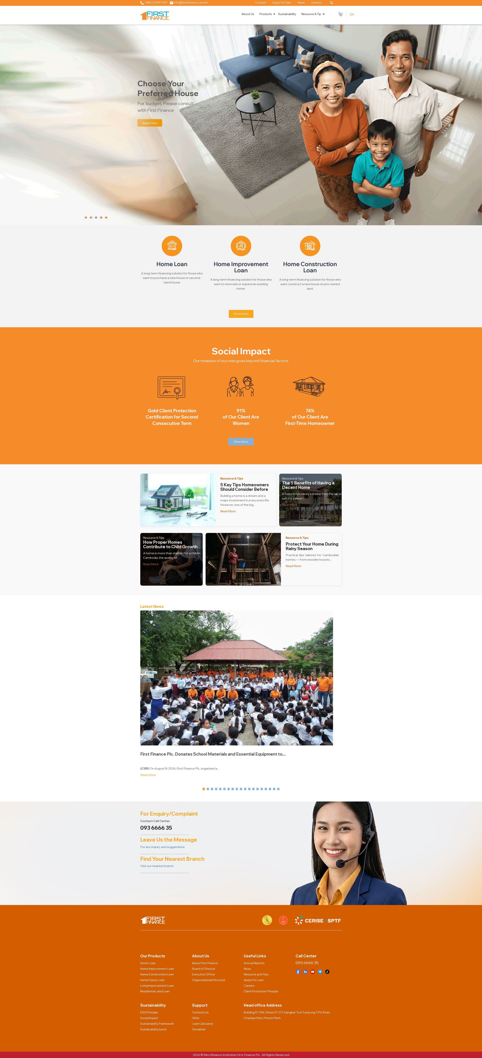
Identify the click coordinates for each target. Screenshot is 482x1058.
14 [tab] (258, 789)
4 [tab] (216, 789)
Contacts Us (200, 1012)
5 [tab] (220, 789)
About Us (248, 14)
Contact (260, 2)
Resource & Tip (311, 14)
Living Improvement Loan (157, 985)
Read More (228, 511)
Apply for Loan (254, 980)
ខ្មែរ (341, 14)
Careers (316, 2)
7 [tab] (229, 789)
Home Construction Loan (157, 974)
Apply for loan (281, 2)
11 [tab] (245, 789)
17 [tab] (270, 789)
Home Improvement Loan (157, 968)
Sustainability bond (153, 1029)
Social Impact (149, 1018)
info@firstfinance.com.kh (190, 2)
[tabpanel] (241, 695)
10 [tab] (241, 789)
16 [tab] (266, 789)
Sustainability (287, 14)
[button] (86, 217)
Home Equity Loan (152, 980)
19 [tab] (278, 789)
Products (265, 14)
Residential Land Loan (155, 991)
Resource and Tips (256, 974)
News (301, 2)
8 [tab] (233, 789)
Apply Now (149, 123)
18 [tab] (274, 789)
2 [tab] (208, 789)
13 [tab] (254, 789)
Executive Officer (203, 974)
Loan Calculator (202, 1023)
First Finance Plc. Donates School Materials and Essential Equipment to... (213, 754)
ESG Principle (149, 1012)
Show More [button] (241, 441)
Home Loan (148, 963)
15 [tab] (262, 789)
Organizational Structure (208, 980)
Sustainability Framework (157, 1023)
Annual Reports (254, 963)
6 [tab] (225, 789)
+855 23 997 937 (155, 2)
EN (352, 14)
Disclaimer (199, 1029)
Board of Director (203, 968)
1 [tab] (204, 789)
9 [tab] (237, 789)
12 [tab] (249, 789)
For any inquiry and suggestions (162, 847)
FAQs (195, 1018)
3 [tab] (212, 789)
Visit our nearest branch (157, 866)
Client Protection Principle (261, 991)
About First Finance (205, 963)
